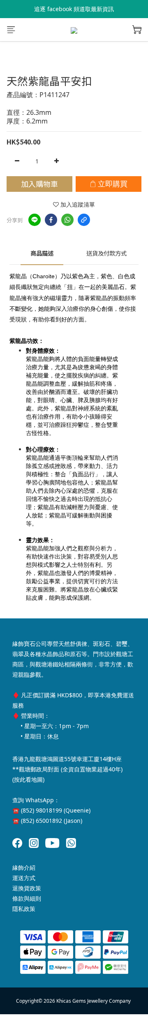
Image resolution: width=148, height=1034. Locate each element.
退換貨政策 (26, 888)
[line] (34, 220)
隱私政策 (23, 909)
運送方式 (23, 878)
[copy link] (84, 220)
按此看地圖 (28, 779)
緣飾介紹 (23, 867)
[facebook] (51, 220)
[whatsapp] (67, 220)
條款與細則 (26, 898)
